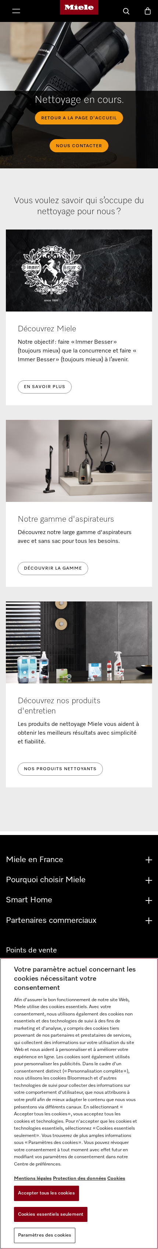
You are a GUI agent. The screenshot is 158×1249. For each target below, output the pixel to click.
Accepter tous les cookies (46, 1193)
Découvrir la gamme (53, 568)
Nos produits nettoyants (60, 769)
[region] (79, 1103)
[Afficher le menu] (16, 12)
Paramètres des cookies (45, 1235)
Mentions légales (33, 1178)
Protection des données (79, 1178)
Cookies (116, 1178)
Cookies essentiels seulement (51, 1214)
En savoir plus (44, 387)
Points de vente (31, 950)
